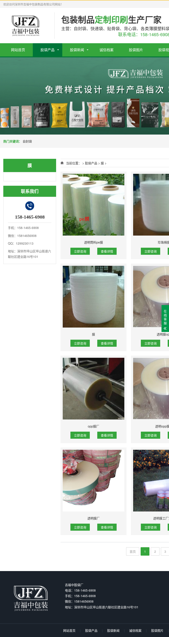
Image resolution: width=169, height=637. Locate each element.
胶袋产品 (47, 49)
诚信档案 (106, 49)
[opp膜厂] (93, 389)
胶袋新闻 (77, 49)
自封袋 (27, 141)
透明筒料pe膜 (93, 242)
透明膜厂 (93, 518)
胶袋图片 (136, 49)
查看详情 (107, 251)
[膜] (93, 297)
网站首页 (18, 49)
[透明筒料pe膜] (93, 205)
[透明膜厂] (93, 480)
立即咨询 (80, 251)
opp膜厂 (93, 426)
